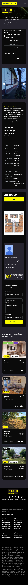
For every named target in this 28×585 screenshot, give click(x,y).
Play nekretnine (6, 530)
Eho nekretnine (17, 524)
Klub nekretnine (6, 524)
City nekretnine (17, 517)
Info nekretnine (17, 518)
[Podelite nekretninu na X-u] (22, 58)
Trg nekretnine (17, 531)
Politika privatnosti (8, 499)
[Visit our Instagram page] (9, 497)
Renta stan (4, 535)
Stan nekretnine (6, 528)
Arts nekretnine (6, 533)
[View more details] (14, 199)
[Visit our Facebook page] (6, 497)
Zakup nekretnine (18, 535)
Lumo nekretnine (18, 537)
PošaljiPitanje (14, 322)
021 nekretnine (5, 518)
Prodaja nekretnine (6, 537)
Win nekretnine (17, 526)
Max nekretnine (17, 530)
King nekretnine (6, 531)
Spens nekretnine (6, 526)
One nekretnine (17, 533)
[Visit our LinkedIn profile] (19, 497)
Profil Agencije (19, 278)
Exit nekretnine (17, 528)
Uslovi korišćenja (20, 499)
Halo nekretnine (18, 522)
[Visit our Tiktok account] (22, 497)
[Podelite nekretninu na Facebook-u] (18, 58)
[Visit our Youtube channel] (12, 497)
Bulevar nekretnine (18, 520)
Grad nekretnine (6, 517)
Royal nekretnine (6, 520)
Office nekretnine (6, 522)
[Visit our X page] (15, 497)
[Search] (15, 3)
